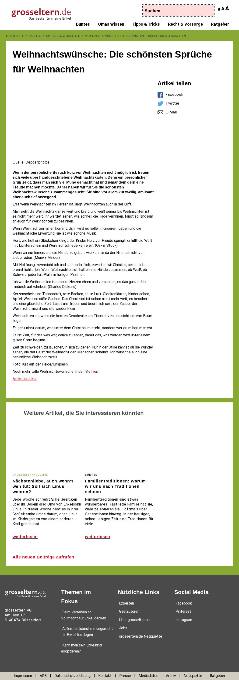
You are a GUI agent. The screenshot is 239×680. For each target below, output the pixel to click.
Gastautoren (129, 611)
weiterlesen (25, 536)
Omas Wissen (111, 24)
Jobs (123, 628)
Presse (125, 675)
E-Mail (171, 112)
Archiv (171, 675)
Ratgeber (220, 24)
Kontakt (105, 675)
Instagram (184, 620)
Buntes (83, 24)
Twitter (172, 103)
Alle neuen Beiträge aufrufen (43, 557)
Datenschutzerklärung (72, 675)
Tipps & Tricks (146, 24)
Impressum (23, 675)
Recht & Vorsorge (185, 24)
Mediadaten (148, 675)
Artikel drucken (25, 378)
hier (94, 371)
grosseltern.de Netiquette (140, 636)
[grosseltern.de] (37, 11)
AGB (43, 675)
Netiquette (193, 675)
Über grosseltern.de (135, 620)
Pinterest (183, 611)
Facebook (174, 94)
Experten (126, 603)
